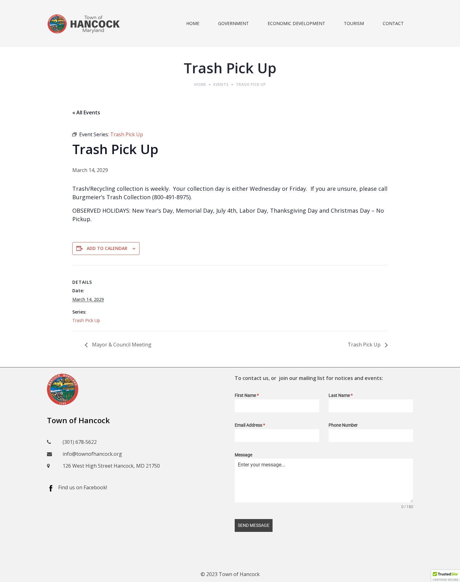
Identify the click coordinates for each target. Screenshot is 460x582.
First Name (247, 395)
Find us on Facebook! (82, 487)
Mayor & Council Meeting (121, 344)
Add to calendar (107, 248)
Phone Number (343, 425)
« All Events (86, 112)
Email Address (250, 425)
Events (221, 84)
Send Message (253, 525)
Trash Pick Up (86, 320)
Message (243, 454)
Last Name (341, 395)
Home (200, 84)
